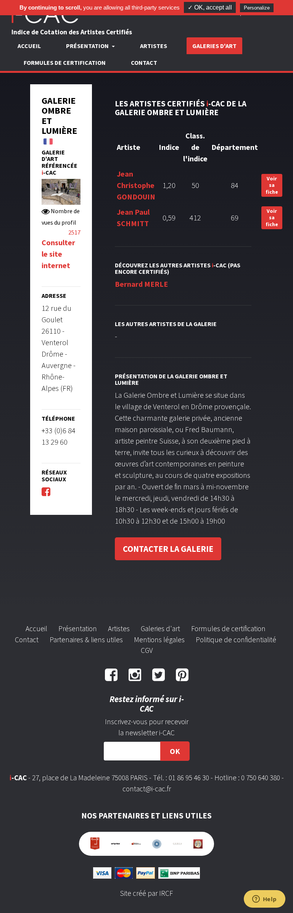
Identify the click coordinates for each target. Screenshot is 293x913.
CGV (147, 650)
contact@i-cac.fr (146, 788)
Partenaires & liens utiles (86, 639)
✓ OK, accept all (210, 7)
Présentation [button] (88, 46)
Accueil (29, 46)
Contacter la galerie (168, 548)
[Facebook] (46, 491)
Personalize (257, 8)
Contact (144, 62)
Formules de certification (65, 62)
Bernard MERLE (141, 284)
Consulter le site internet (58, 254)
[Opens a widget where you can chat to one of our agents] (264, 899)
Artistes (153, 46)
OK (175, 751)
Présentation (77, 628)
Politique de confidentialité (236, 639)
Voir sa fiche (272, 185)
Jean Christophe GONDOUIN (136, 185)
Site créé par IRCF (146, 893)
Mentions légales (159, 639)
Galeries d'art (214, 46)
